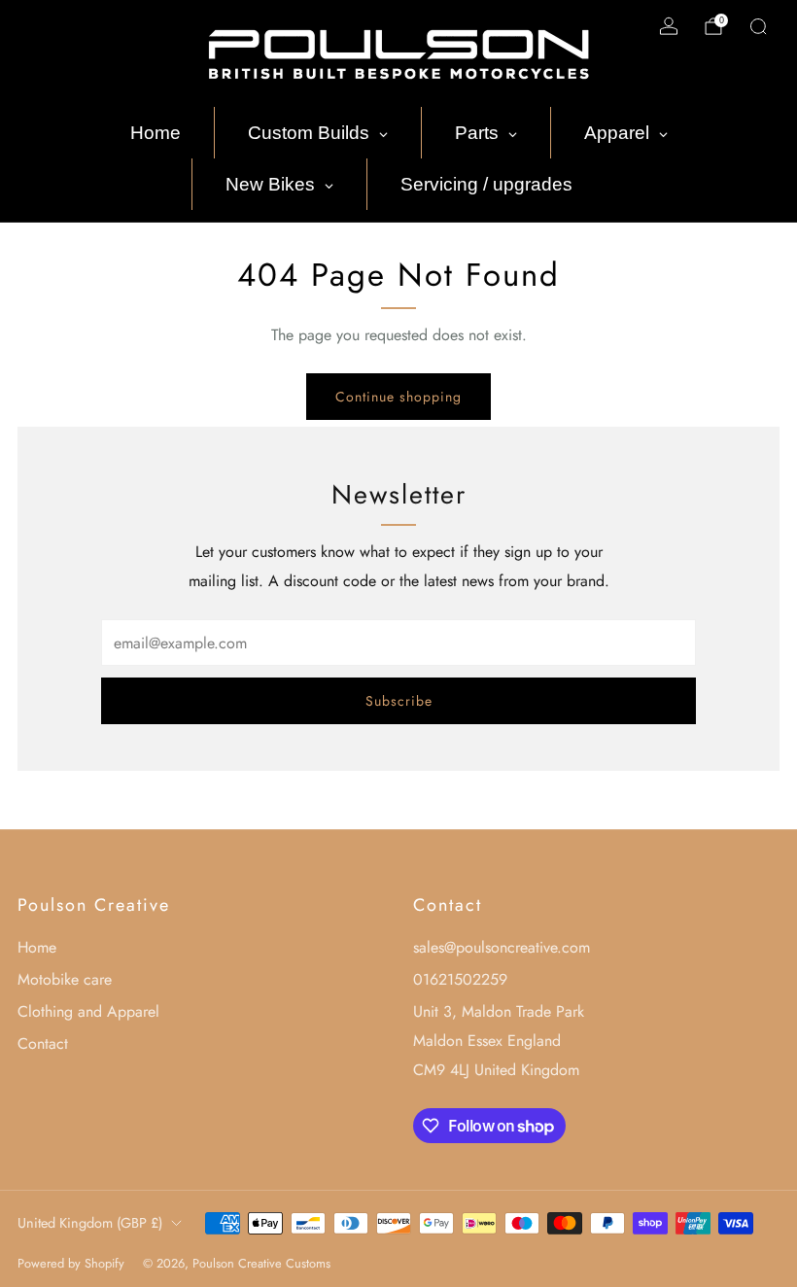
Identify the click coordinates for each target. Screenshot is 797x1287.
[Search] (758, 26)
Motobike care (64, 979)
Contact (42, 1043)
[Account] (668, 26)
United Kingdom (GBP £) (89, 1223)
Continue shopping (398, 396)
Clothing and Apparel (88, 1011)
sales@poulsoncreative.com (501, 947)
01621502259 (460, 979)
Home (36, 947)
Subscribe (399, 701)
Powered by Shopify (70, 1263)
